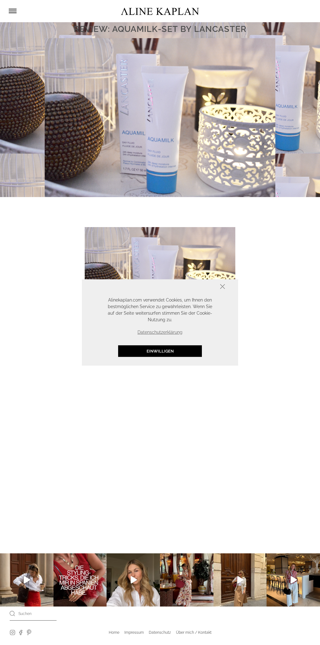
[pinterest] (29, 632)
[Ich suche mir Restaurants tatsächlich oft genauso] (186, 580)
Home (114, 632)
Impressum (134, 632)
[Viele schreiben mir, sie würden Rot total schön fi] (26, 580)
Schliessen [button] (203, 287)
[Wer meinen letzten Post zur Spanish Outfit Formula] (80, 580)
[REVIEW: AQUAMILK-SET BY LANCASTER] (160, 278)
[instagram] (12, 632)
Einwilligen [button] (160, 351)
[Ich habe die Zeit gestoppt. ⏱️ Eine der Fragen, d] (133, 580)
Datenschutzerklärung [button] (160, 332)
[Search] (12, 613)
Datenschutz (160, 632)
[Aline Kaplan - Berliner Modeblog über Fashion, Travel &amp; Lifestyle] (160, 11)
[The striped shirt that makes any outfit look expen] (293, 580)
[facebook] (20, 632)
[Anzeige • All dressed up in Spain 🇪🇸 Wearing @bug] (240, 580)
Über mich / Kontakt (194, 632)
